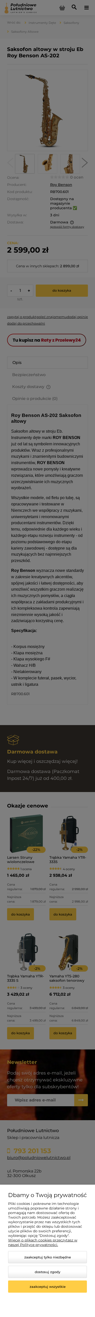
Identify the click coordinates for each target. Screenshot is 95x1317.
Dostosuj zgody (47, 1272)
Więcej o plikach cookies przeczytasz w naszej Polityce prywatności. (42, 1242)
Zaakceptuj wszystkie (48, 1287)
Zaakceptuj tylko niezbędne (47, 1257)
